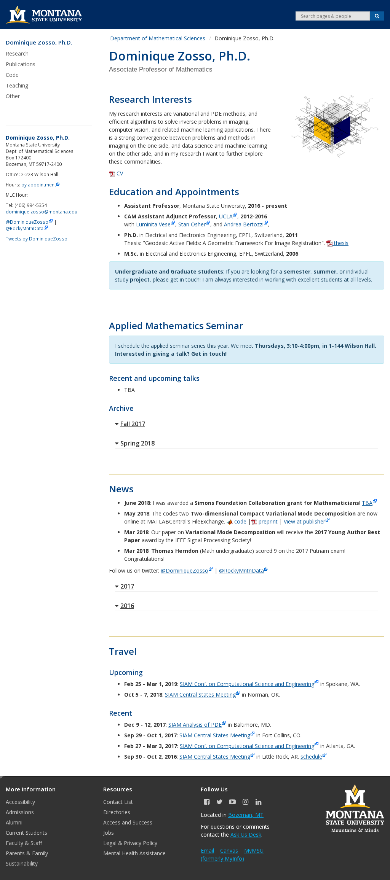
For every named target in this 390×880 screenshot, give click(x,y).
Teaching (17, 85)
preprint (267, 521)
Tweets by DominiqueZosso (36, 239)
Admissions (20, 812)
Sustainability (22, 863)
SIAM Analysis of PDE (195, 724)
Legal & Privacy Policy (130, 843)
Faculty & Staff (24, 843)
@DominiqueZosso (184, 570)
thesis (340, 243)
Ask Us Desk (245, 834)
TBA (367, 502)
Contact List (118, 801)
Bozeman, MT (246, 814)
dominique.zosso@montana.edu (41, 211)
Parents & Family (27, 853)
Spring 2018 (137, 443)
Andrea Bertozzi (244, 224)
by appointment (38, 184)
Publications (20, 64)
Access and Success (127, 822)
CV (119, 173)
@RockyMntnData (241, 570)
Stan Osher (192, 224)
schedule (311, 756)
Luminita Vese (153, 224)
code (239, 521)
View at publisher (304, 521)
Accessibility (20, 801)
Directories (116, 812)
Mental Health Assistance (134, 853)
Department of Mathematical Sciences (157, 38)
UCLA (226, 216)
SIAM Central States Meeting (200, 694)
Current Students (26, 832)
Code (12, 74)
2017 (127, 586)
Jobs (108, 832)
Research (17, 53)
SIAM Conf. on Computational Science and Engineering (247, 683)
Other (13, 96)
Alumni (14, 822)
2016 (127, 606)
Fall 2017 (132, 424)
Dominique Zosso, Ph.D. (39, 42)
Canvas (229, 850)
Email (207, 850)
